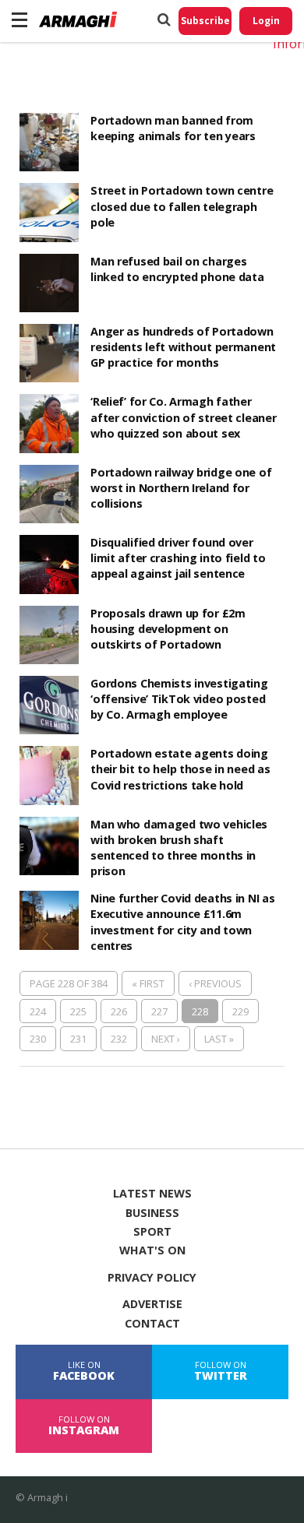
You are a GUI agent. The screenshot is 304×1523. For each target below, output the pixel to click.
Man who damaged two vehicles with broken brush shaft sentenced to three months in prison (178, 847)
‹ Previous (215, 983)
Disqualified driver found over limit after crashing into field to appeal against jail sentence (177, 558)
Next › (165, 1039)
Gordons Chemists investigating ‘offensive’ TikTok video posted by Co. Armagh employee (178, 699)
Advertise (152, 1304)
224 (38, 1011)
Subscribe (205, 20)
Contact (152, 1323)
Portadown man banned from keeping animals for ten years (173, 128)
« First (148, 983)
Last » (219, 1039)
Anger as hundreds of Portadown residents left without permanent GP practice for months (183, 347)
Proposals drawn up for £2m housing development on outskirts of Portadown (168, 629)
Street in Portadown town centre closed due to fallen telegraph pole (181, 206)
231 (78, 1039)
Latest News (152, 1193)
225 (78, 1011)
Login (266, 20)
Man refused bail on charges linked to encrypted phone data (176, 269)
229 (240, 1011)
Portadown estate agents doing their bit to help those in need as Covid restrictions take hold (180, 769)
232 (119, 1039)
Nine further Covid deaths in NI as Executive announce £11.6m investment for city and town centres (182, 921)
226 (119, 1011)
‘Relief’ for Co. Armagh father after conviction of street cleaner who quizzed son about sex (183, 417)
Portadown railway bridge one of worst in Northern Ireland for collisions (180, 488)
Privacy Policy (152, 1277)
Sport (152, 1231)
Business (152, 1213)
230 (38, 1039)
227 (159, 1011)
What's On (152, 1250)
